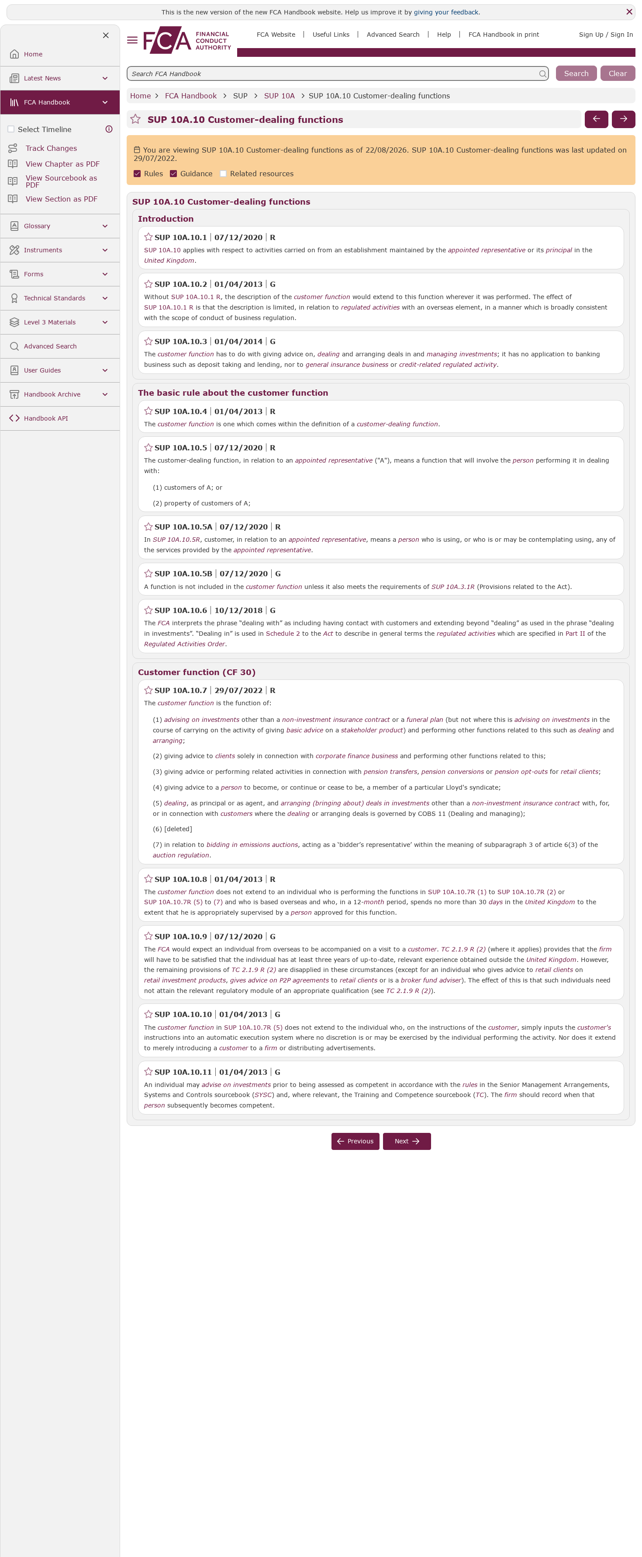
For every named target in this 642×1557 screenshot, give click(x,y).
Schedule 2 (283, 633)
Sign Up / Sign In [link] (606, 34)
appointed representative (486, 250)
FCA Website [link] (276, 34)
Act (328, 633)
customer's (594, 1027)
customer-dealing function (397, 424)
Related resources (261, 174)
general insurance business (347, 365)
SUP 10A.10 (162, 249)
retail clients (579, 772)
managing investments (462, 354)
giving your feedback (446, 12)
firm (605, 949)
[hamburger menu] (132, 40)
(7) (218, 901)
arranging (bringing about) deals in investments (355, 803)
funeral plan (425, 720)
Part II (575, 633)
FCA (164, 623)
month (374, 902)
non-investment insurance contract (336, 720)
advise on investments (236, 1085)
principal (559, 250)
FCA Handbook (190, 95)
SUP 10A (279, 95)
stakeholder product (372, 730)
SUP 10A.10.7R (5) (173, 901)
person (523, 460)
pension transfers (390, 772)
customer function (322, 297)
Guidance (196, 174)
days (496, 902)
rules (470, 1085)
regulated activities (370, 307)
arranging (168, 741)
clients (225, 756)
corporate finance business (357, 756)
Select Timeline (45, 129)
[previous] (596, 119)
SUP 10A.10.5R (176, 539)
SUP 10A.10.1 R (196, 296)
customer (422, 949)
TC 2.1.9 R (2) (463, 948)
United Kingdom (169, 261)
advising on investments (201, 720)
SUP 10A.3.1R (453, 586)
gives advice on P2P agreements (279, 980)
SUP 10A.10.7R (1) (457, 891)
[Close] (629, 11)
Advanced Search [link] (393, 34)
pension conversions (452, 772)
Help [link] (444, 34)
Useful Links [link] (331, 34)
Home (140, 95)
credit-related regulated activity (448, 365)
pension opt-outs (521, 772)
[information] (109, 129)
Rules (153, 174)
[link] (187, 40)
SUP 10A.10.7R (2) (526, 891)
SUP (240, 95)
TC (480, 1095)
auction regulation (181, 855)
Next (402, 1141)
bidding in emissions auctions (252, 845)
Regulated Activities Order (184, 644)
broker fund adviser (431, 980)
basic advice (304, 730)
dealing (329, 354)
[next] (623, 119)
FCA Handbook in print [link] (504, 34)
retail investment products (185, 980)
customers (236, 814)
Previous (360, 1141)
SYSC (263, 1095)
